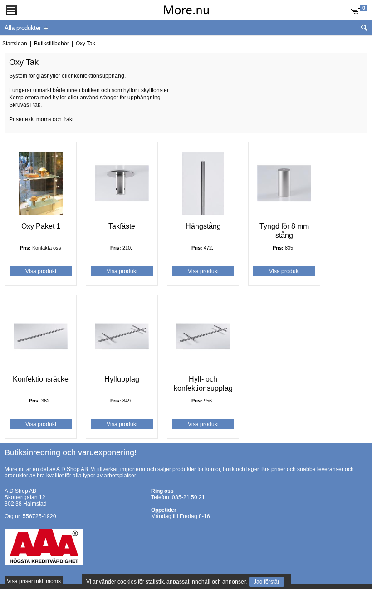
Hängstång (203, 226)
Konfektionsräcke (41, 379)
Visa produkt (40, 271)
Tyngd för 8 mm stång (284, 230)
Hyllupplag (121, 379)
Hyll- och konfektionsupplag (203, 383)
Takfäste (121, 226)
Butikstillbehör (51, 43)
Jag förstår (266, 582)
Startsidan (14, 43)
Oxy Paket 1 (40, 226)
